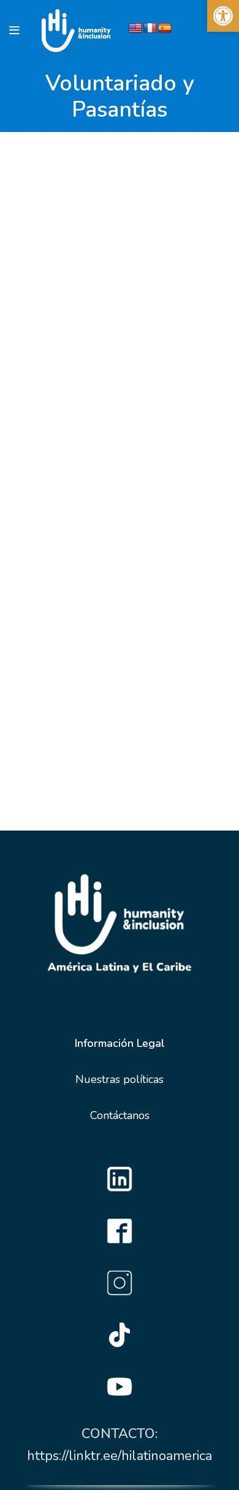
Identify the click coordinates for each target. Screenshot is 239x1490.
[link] (223, 16)
